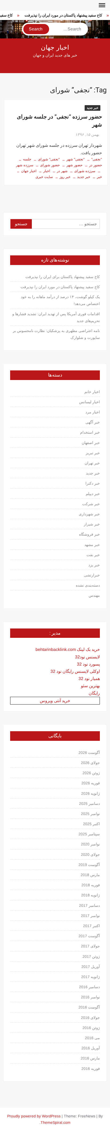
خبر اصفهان (91, 443)
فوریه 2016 (90, 1068)
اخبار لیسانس (89, 402)
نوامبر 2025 (90, 814)
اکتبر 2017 (91, 926)
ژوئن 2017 (91, 956)
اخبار (46, 171)
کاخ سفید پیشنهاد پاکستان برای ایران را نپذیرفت (62, 277)
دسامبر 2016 (89, 987)
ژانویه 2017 (90, 977)
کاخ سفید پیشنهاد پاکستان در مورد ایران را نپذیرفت (61, 15)
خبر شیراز (92, 524)
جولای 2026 (90, 763)
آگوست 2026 (89, 752)
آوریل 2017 (90, 966)
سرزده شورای (84, 171)
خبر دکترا (92, 483)
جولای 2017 (90, 946)
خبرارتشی (92, 575)
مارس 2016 (90, 1058)
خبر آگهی (92, 422)
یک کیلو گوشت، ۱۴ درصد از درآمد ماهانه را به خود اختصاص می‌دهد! (60, 300)
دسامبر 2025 (89, 803)
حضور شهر (74, 165)
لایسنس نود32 (87, 657)
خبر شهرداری (89, 514)
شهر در (62, 171)
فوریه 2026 (90, 783)
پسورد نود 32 (88, 664)
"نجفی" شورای (49, 159)
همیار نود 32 (89, 678)
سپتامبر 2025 (89, 834)
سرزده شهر (24, 165)
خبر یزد (94, 565)
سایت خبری (44, 177)
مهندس (94, 595)
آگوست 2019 (89, 865)
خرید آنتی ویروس (55, 700)
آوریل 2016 (90, 1048)
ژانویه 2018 (90, 895)
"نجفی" (96, 159)
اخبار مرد (92, 412)
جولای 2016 (90, 1017)
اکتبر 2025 (91, 824)
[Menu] (101, 5)
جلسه (27, 159)
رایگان (94, 693)
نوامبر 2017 (90, 916)
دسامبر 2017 (89, 905)
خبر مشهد (92, 545)
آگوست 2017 (89, 936)
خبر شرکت (91, 504)
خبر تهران (92, 463)
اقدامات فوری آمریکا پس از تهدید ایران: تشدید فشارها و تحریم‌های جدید (56, 317)
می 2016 (92, 1038)
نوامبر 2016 (90, 997)
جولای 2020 (90, 854)
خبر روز (65, 177)
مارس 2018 (90, 875)
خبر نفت (93, 555)
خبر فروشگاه (89, 534)
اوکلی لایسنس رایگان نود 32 (75, 671)
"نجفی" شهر (75, 159)
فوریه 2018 (90, 885)
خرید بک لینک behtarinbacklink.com (68, 649)
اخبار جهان (55, 47)
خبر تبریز (93, 453)
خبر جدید (92, 108)
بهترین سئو (90, 685)
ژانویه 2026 (90, 793)
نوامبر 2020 (90, 844)
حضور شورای (50, 165)
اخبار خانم (92, 392)
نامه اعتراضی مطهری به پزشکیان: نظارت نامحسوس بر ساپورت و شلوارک (56, 334)
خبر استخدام (90, 432)
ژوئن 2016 (91, 1028)
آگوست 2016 (89, 1007)
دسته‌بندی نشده (88, 585)
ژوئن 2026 (91, 773)
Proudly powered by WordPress (34, 1116)
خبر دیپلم (93, 494)
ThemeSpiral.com (55, 1122)
